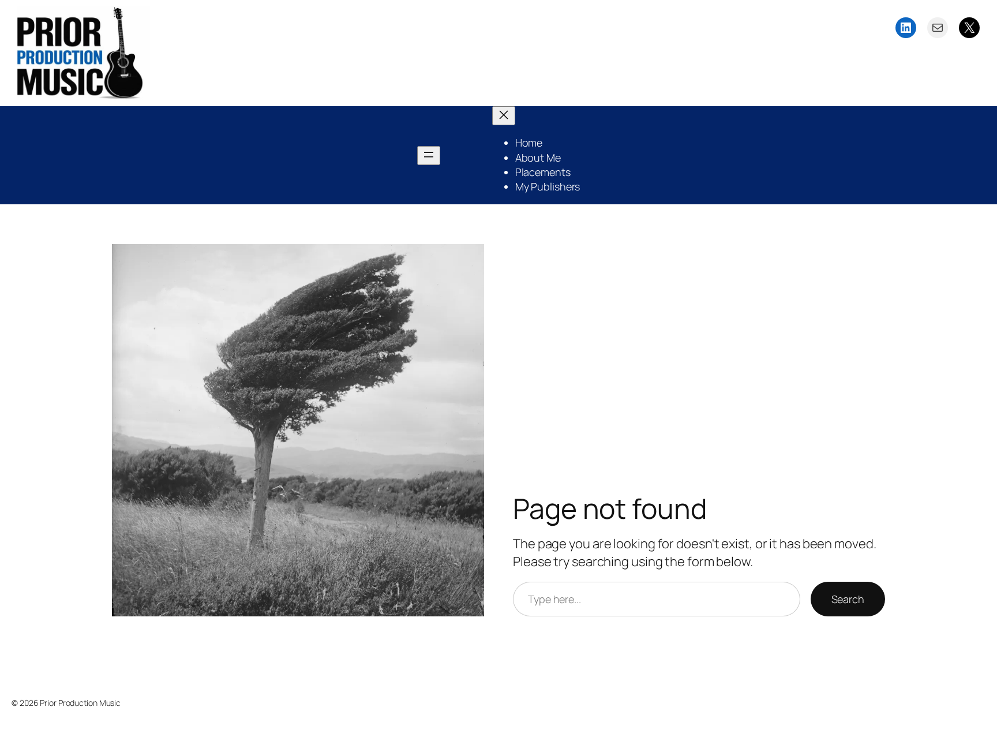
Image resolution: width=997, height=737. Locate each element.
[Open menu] (428, 155)
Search (847, 599)
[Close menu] (503, 115)
